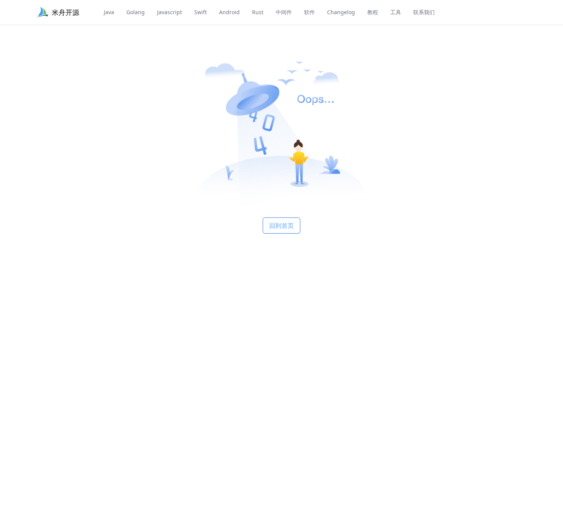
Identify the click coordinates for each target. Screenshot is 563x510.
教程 (372, 12)
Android (229, 12)
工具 (395, 12)
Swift (200, 12)
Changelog (341, 12)
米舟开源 (65, 12)
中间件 (284, 12)
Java (109, 12)
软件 (309, 12)
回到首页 (281, 225)
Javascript (169, 12)
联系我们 (424, 12)
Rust (257, 12)
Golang (135, 12)
